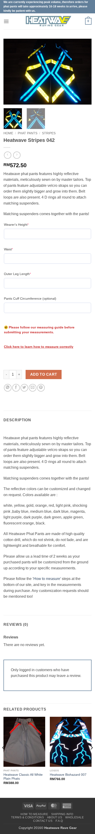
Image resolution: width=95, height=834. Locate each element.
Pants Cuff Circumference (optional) (30, 298)
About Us (54, 817)
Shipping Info (62, 814)
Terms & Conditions (27, 817)
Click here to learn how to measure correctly (38, 346)
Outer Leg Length (24, 274)
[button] (6, 21)
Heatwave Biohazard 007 (68, 774)
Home (8, 133)
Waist (15, 249)
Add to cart (43, 374)
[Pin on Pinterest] (41, 388)
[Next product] (7, 155)
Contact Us (42, 820)
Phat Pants (27, 133)
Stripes (49, 133)
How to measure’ (47, 579)
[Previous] (11, 71)
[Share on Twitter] (24, 388)
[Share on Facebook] (16, 388)
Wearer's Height (23, 224)
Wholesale (74, 817)
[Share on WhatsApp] (8, 388)
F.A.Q (59, 820)
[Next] (84, 71)
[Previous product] (16, 155)
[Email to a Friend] (32, 388)
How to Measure (34, 814)
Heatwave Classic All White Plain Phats (23, 777)
